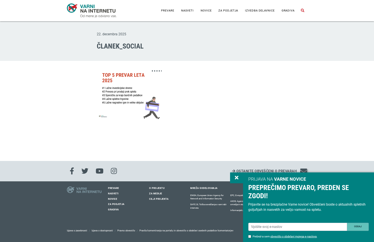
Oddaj (358, 226)
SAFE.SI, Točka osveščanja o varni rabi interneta (208, 206)
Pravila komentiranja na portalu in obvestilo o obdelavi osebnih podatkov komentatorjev (186, 230)
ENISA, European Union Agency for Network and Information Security (207, 197)
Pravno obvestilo (126, 230)
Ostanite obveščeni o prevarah (266, 171)
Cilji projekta (158, 199)
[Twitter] (85, 171)
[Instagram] (114, 171)
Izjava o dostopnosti (102, 230)
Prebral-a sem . (285, 236)
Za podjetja (228, 10)
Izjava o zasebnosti (77, 230)
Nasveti (187, 10)
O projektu (156, 188)
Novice (206, 10)
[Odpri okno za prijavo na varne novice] (236, 177)
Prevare (167, 10)
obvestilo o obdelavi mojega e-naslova (293, 236)
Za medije (155, 193)
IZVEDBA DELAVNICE (259, 10)
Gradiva (288, 10)
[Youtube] (99, 171)
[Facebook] (72, 171)
